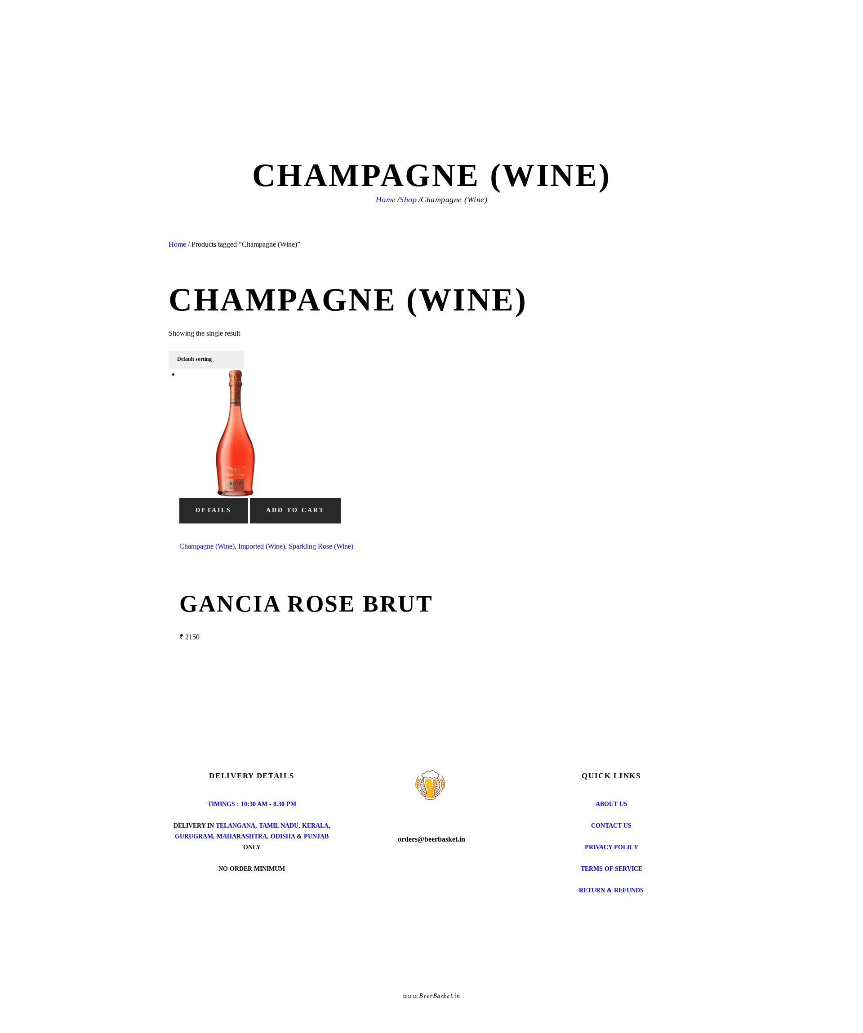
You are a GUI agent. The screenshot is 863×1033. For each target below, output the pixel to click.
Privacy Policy (611, 847)
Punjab (316, 836)
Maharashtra (242, 836)
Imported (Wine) (261, 546)
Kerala (315, 825)
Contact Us (611, 825)
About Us (611, 804)
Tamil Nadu (278, 825)
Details (213, 510)
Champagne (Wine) (207, 546)
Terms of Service (611, 868)
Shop (408, 199)
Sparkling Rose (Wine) (321, 546)
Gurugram (194, 836)
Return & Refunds (611, 890)
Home (386, 199)
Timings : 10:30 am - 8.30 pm (252, 804)
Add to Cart (295, 510)
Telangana (235, 825)
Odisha (283, 836)
